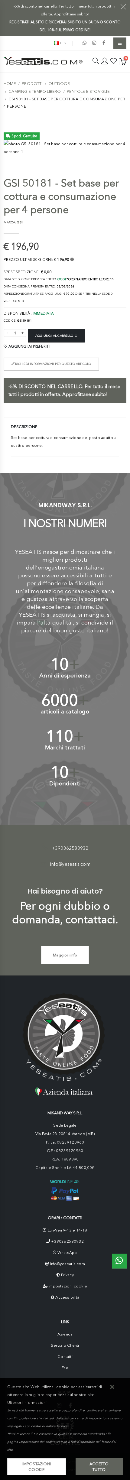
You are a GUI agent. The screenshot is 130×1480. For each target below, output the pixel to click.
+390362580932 (70, 848)
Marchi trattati (65, 747)
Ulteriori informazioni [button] (27, 1402)
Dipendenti (65, 783)
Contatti (65, 1356)
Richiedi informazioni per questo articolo (52, 364)
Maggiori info (65, 955)
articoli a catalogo (65, 711)
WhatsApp (67, 1252)
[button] (112, 1387)
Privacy (67, 1275)
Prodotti (32, 83)
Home (10, 83)
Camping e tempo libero (34, 91)
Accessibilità (67, 1297)
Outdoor (59, 83)
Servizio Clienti (65, 1345)
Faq (65, 1367)
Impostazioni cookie (67, 1286)
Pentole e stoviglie (88, 91)
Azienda (65, 1334)
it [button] (61, 43)
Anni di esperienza (65, 675)
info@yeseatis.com (70, 864)
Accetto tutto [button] (99, 1467)
